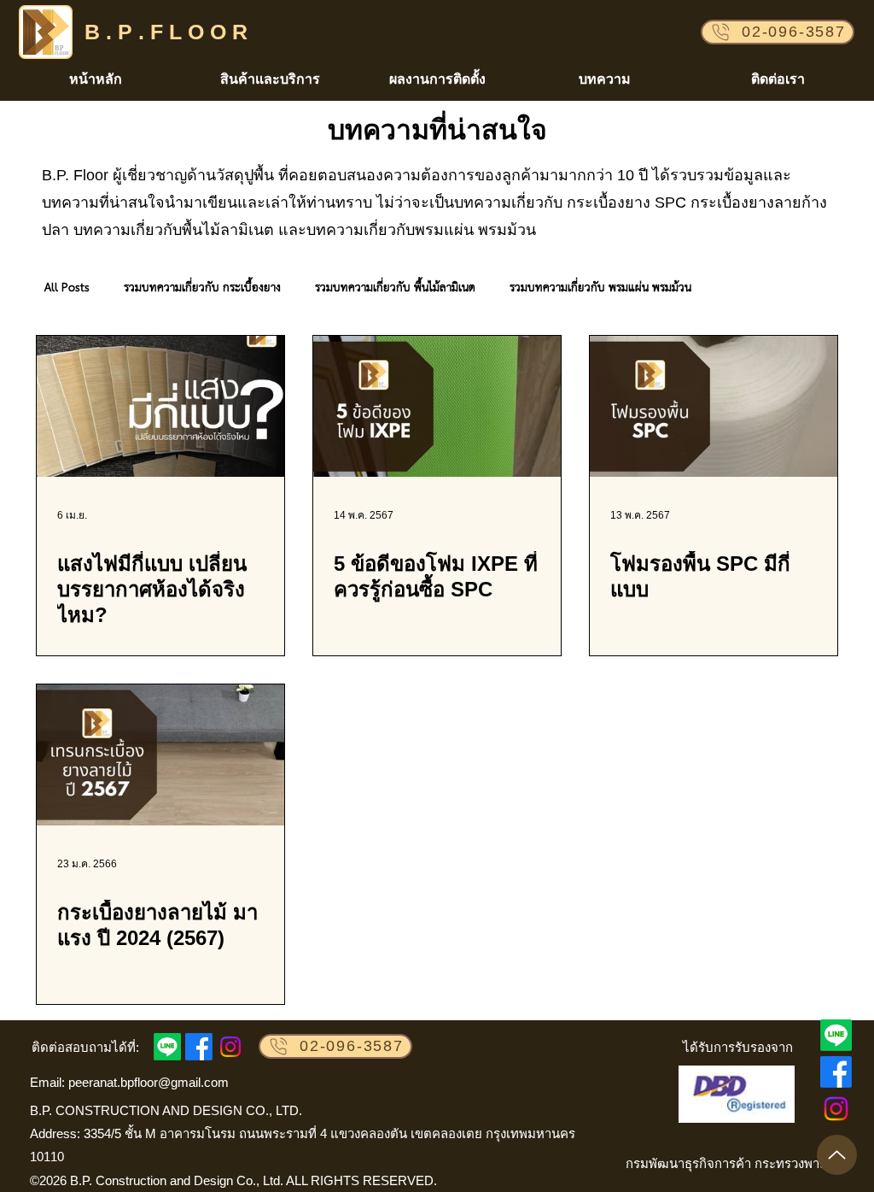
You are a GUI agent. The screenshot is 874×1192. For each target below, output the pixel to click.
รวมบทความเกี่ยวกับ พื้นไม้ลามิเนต (395, 288)
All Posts (67, 288)
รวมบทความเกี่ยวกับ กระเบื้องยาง (202, 288)
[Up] (837, 1155)
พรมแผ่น (444, 229)
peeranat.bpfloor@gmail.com (148, 1082)
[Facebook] (836, 1072)
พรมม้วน (507, 229)
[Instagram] (836, 1108)
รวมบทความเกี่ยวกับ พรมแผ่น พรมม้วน (600, 288)
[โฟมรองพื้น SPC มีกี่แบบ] (713, 406)
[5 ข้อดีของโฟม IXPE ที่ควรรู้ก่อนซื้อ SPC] (437, 406)
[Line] (836, 1035)
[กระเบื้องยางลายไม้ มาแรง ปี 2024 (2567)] (160, 754)
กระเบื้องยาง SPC (626, 202)
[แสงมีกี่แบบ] (160, 406)
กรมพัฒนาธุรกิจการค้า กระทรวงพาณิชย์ (737, 1163)
